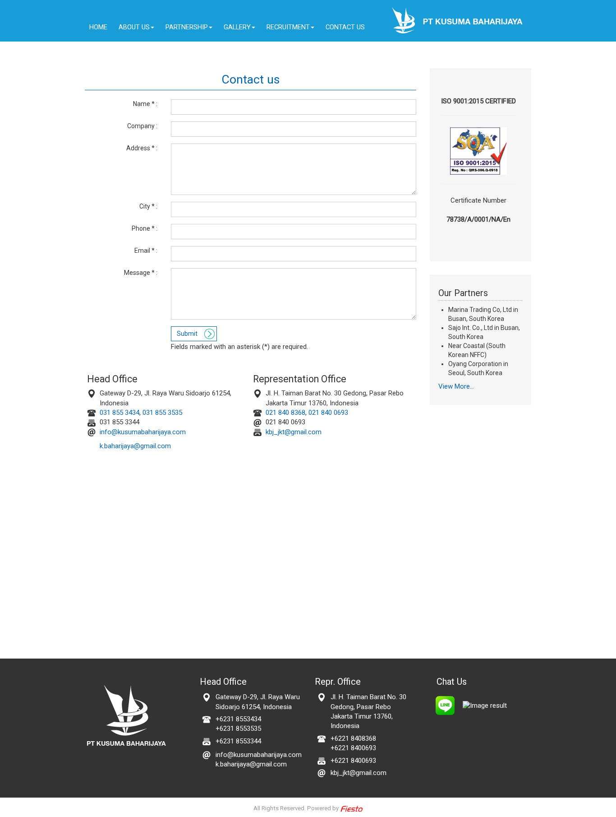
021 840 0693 (328, 412)
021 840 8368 (283, 412)
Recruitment (288, 27)
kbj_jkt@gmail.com (292, 432)
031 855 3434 (117, 412)
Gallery (237, 27)
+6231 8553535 (238, 728)
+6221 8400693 (353, 748)
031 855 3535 (162, 412)
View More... (456, 386)
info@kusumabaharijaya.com (143, 432)
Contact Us (345, 27)
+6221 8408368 (353, 738)
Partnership (186, 27)
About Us (134, 27)
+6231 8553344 (238, 741)
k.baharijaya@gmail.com (135, 446)
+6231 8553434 (238, 719)
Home (98, 27)
